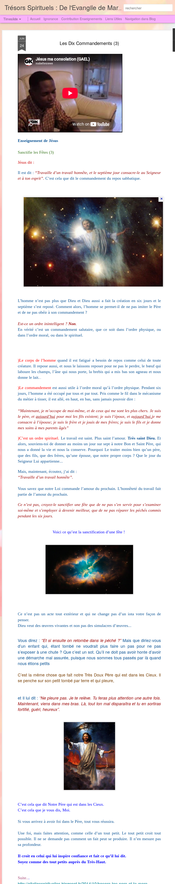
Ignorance (51, 18)
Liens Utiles (113, 18)
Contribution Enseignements (81, 18)
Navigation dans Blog (140, 18)
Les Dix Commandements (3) (89, 43)
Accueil (35, 18)
